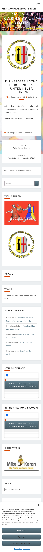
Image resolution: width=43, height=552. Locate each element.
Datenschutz (18, 549)
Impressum (26, 549)
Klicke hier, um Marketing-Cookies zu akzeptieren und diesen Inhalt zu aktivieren (21, 385)
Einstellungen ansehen (21, 543)
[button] (39, 505)
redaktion (32, 97)
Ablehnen (21, 537)
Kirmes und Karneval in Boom (19, 8)
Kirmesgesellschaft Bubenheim (19, 132)
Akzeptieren (21, 530)
